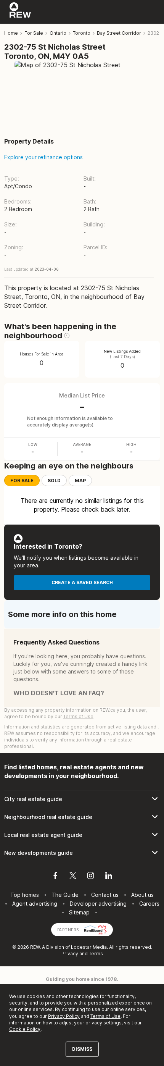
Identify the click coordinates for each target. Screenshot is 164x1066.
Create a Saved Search (82, 582)
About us (142, 895)
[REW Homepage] (20, 11)
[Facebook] (55, 877)
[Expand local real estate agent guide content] (82, 835)
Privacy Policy (64, 1016)
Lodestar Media (89, 947)
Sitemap (79, 912)
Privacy (69, 953)
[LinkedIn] (109, 877)
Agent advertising (34, 903)
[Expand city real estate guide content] (82, 799)
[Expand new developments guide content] (82, 853)
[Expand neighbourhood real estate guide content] (82, 817)
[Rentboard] (95, 929)
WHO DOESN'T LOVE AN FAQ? (58, 693)
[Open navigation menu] (149, 12)
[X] (72, 877)
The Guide (65, 895)
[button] (66, 335)
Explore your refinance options (43, 157)
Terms (96, 953)
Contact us (105, 895)
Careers (149, 903)
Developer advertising (98, 903)
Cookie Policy (24, 1029)
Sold (54, 480)
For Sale (22, 480)
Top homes (24, 895)
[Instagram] (90, 877)
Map (80, 480)
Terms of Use (78, 716)
